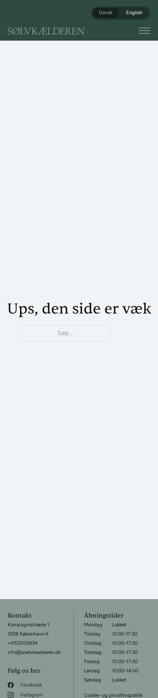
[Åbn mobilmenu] (144, 31)
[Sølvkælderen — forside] (46, 31)
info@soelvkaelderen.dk (34, 652)
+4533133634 (23, 643)
